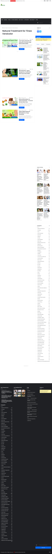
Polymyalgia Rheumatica (42, 325)
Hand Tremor (40, 284)
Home (2, 19)
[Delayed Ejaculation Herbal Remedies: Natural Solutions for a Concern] (40, 64)
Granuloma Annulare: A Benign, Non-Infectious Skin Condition (46, 50)
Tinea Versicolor (40, 353)
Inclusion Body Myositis (41, 297)
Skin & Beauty (32, 19)
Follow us (41, 387)
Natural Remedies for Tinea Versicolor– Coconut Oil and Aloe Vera (26, 101)
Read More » (22, 78)
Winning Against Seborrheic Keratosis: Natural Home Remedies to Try (46, 57)
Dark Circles (40, 259)
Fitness (9, 19)
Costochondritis (40, 258)
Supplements (26, 19)
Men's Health (40, 306)
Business (5, 19)
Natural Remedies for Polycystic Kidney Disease (31, 414)
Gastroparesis (40, 278)
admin (20, 39)
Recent (42, 44)
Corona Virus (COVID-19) (42, 256)
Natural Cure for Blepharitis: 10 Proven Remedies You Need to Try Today (46, 80)
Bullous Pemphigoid (41, 247)
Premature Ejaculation (5, 509)
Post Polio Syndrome (41, 328)
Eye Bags (39, 270)
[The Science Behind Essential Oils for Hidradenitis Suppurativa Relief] (40, 185)
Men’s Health (21, 19)
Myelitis (39, 311)
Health (39, 286)
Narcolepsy (39, 312)
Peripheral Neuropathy (5, 498)
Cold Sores (39, 255)
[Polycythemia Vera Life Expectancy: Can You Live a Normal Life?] (47, 210)
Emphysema (40, 267)
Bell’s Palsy (3, 420)
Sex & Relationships (41, 342)
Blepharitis (39, 244)
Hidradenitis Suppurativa (5, 470)
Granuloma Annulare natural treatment (31, 400)
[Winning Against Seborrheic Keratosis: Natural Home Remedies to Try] (40, 56)
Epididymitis (39, 269)
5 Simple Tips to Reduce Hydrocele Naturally (46, 73)
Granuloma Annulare (4, 459)
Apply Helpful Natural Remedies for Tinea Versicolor (24, 113)
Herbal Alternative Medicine (42, 287)
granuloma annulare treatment (31, 402)
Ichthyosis (39, 295)
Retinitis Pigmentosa (41, 336)
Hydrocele (39, 292)
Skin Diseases (40, 348)
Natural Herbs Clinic (22, 552)
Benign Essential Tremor (42, 242)
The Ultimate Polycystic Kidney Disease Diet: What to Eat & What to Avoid (40, 203)
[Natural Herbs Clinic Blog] (3, 5)
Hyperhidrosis (40, 294)
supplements (29, 420)
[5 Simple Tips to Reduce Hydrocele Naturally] (40, 73)
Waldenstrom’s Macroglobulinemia (43, 361)
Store (37, 19)
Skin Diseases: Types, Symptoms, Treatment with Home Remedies (25, 72)
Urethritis (2, 534)
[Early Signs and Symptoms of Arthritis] (15, 391)
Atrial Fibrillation (40, 239)
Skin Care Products (41, 347)
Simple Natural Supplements (31, 418)
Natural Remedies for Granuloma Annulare (32, 412)
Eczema (2, 445)
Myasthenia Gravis (41, 309)
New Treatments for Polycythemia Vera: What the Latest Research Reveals (40, 216)
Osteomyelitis (3, 495)
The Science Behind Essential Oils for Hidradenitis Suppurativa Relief (40, 190)
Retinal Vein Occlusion (41, 334)
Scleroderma (40, 337)
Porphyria (39, 326)
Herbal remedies (29, 405)
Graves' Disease (40, 281)
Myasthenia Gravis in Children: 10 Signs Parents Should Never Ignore (27, 0)
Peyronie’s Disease (41, 320)
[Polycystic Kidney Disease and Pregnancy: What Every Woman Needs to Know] (47, 197)
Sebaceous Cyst (40, 339)
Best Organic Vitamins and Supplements (31, 396)
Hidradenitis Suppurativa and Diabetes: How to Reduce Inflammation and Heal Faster (47, 190)
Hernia (39, 289)
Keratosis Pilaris (40, 300)
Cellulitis (39, 253)
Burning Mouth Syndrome (42, 248)
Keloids (39, 298)
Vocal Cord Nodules (41, 359)
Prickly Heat (40, 333)
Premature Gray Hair (41, 331)
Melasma (2, 484)
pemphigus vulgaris (41, 317)
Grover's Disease (40, 283)
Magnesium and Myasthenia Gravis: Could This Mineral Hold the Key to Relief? (40, 177)
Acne (38, 231)
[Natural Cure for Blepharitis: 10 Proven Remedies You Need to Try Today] (40, 79)
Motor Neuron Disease (41, 308)
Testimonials (40, 351)
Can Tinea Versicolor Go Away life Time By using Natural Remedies (25, 42)
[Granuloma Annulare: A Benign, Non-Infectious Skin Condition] (40, 49)
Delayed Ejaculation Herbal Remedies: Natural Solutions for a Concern (46, 66)
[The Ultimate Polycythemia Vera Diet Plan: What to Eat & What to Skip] (19, 396)
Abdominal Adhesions (41, 228)
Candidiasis (3, 431)
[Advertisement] (35, 10)
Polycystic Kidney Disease (42, 322)
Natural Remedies (14, 19)
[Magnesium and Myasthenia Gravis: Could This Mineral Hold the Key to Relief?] (40, 171)
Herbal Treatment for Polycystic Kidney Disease (31, 408)
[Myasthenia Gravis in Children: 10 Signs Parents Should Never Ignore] (47, 171)
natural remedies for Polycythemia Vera (32, 416)
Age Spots (39, 234)
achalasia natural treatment (31, 392)
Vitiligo (2, 537)
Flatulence (39, 275)
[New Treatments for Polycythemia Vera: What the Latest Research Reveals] (40, 210)
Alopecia (39, 236)
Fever (38, 272)
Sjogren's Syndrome (4, 523)
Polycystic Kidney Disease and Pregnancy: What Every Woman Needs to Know (47, 203)
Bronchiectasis (40, 245)
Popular (38, 44)
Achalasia (39, 230)
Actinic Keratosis (40, 233)
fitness (28, 398)
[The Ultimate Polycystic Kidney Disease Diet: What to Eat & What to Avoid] (40, 197)
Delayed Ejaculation (41, 261)
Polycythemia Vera (41, 323)
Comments (48, 44)
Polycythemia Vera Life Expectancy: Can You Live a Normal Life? (46, 214)
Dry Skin (39, 264)
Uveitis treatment (40, 356)
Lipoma (39, 303)
